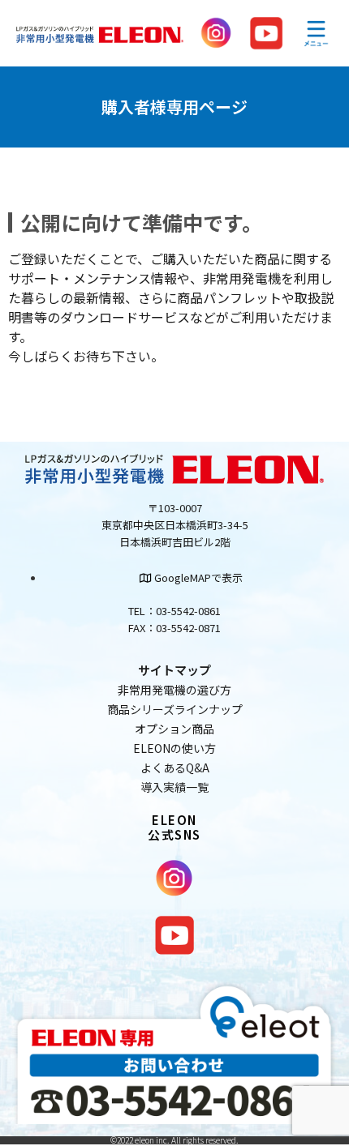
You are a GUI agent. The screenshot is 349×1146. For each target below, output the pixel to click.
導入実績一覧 (174, 787)
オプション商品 (174, 729)
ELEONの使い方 (174, 748)
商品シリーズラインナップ (175, 709)
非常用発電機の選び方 (174, 690)
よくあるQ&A (174, 767)
